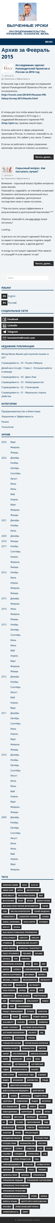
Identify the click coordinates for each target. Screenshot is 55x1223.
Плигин (31, 1127)
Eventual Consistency (30, 948)
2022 (3, 457)
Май (12, 494)
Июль (13, 483)
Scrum (32, 1022)
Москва (43, 1117)
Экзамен (7, 1206)
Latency (17, 969)
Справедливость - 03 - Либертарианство (22, 382)
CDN (5, 911)
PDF (4, 1001)
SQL (42, 1032)
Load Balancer (32, 969)
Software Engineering (14, 1032)
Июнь (13, 489)
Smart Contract (10, 1027)
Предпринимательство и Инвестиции (20, 411)
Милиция (31, 1117)
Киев (23, 1106)
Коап (42, 1106)
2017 (3, 546)
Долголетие (38, 1090)
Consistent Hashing (28, 916)
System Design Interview (36, 1043)
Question (42, 1011)
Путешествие (41, 1138)
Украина (25, 1175)
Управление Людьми (13, 1180)
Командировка (10, 1112)
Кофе (38, 1112)
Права (18, 1133)
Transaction (28, 1048)
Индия (35, 1101)
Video (5, 1059)
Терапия (7, 1170)
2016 (3, 572)
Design (17, 927)
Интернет (46, 1101)
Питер (20, 1127)
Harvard (26, 959)
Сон (40, 1148)
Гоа (4, 1085)
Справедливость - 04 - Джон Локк (18, 377)
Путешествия (9, 1143)
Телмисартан (43, 1164)
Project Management (13, 1011)
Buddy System (43, 901)
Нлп (11, 1122)
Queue (6, 1017)
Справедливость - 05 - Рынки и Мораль (21, 362)
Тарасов (29, 1164)
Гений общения (42, 911)
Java (36, 964)
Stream (31, 1038)
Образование (33, 1122)
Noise (32, 990)
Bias (41, 895)
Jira (43, 964)
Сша (37, 1159)
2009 (3, 817)
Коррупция (26, 1112)
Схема (6, 1159)
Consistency (9, 916)
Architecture (33, 890)
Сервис (19, 1148)
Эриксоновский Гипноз (27, 1206)
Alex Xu (34, 885)
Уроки (34, 1196)
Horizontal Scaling (12, 964)
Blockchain (8, 901)
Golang (38, 953)
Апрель (14, 499)
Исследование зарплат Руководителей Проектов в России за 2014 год (33, 68)
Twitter (42, 1048)
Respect (25, 1017)
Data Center (29, 922)
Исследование (10, 1106)
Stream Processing (12, 1043)
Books (30, 901)
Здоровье (8, 1101)
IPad (28, 964)
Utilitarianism (20, 1054)
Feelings (27, 953)
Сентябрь (15, 473)
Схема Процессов (22, 1159)
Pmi (4, 1006)
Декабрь (14, 457)
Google (6, 959)
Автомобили (21, 1064)
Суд (44, 1154)
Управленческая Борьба (15, 1196)
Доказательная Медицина (16, 1090)
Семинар (7, 1148)
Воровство (32, 1080)
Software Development (33, 1027)
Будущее (42, 1075)
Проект (28, 1138)
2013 (3, 624)
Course (45, 916)
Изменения (22, 1101)
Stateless (19, 1038)
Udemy (6, 1054)
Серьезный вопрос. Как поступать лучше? (30, 169)
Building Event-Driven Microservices (20, 906)
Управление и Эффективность (17, 79)
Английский (37, 1064)
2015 (3, 598)
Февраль (15, 447)
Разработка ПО (27, 1143)
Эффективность (11, 1212)
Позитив (7, 1133)
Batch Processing (26, 895)
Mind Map (7, 985)
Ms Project (34, 985)
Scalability (8, 1022)
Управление (39, 1175)
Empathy (24, 938)
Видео (6, 1080)
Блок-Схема (8, 1075)
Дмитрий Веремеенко (20, 1085)
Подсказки (43, 1127)
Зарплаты (25, 1096)
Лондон (6, 1117)
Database (43, 922)
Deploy (6, 927)
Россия (42, 1143)
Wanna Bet (17, 1059)
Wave (28, 1059)
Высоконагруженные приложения (20, 932)
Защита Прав (40, 1096)
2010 (3, 754)
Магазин (18, 1117)
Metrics (42, 974)
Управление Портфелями (39, 1180)
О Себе (20, 1122)
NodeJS (22, 990)
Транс (31, 1170)
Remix (15, 1017)
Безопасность (20, 1069)
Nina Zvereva (9, 990)
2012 (3, 676)
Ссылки (6, 1154)
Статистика (33, 1154)
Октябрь (14, 468)
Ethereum (7, 943)
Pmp (12, 1006)
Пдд (46, 1122)
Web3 (37, 1059)
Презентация (31, 1133)
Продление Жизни (12, 1138)
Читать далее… (43, 157)
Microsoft (46, 980)
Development (9, 938)
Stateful (7, 1038)
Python (30, 1011)
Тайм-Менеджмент (12, 1164)
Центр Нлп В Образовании (34, 1201)
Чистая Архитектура (20, 911)
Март (13, 442)
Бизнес (35, 1069)
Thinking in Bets (10, 1048)
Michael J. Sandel (11, 980)
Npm (41, 990)
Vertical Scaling (39, 1054)
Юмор (25, 1212)
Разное (5, 421)
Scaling (21, 1022)
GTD (16, 959)
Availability (8, 895)
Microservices (30, 980)
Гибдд (45, 1080)
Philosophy (32, 1001)
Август (13, 478)
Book (20, 901)
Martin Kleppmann (12, 974)
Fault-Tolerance (11, 953)
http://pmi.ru (9, 123)
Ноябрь (14, 462)
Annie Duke (8, 890)
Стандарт (19, 1154)
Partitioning (40, 996)
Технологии (7, 427)
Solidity (32, 1032)
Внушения (18, 1080)
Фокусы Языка (10, 1201)
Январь (14, 452)
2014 (3, 608)
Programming (24, 1006)
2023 (3, 442)
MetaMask (29, 974)
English (35, 938)
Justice (6, 969)
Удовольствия (10, 1175)
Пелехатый (8, 1127)
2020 (3, 535)
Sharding (43, 1022)
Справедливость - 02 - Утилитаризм (20, 387)
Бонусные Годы (26, 1075)
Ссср (48, 1148)
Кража (48, 1112)
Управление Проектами (14, 1191)
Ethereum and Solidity (27, 943)
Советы (30, 1148)
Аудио (6, 1069)
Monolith (20, 985)
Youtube (7, 1064)
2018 (3, 541)
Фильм (44, 1196)
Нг (4, 1122)
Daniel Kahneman (11, 922)
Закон (13, 1096)
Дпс (5, 1096)
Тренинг (42, 1170)
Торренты (20, 1170)
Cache (45, 906)
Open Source (23, 996)
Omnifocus (8, 996)
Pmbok (45, 1001)
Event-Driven (9, 948)
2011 (3, 713)
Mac (45, 969)
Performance (16, 1001)
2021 (3, 520)
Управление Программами (16, 1185)
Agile (24, 885)
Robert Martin (40, 1017)
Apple (20, 890)
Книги (33, 1106)
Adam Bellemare (10, 885)
